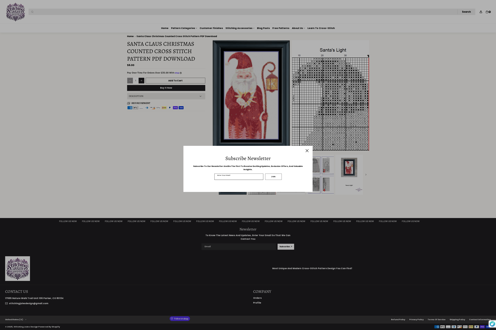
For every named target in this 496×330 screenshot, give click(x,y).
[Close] (307, 150)
